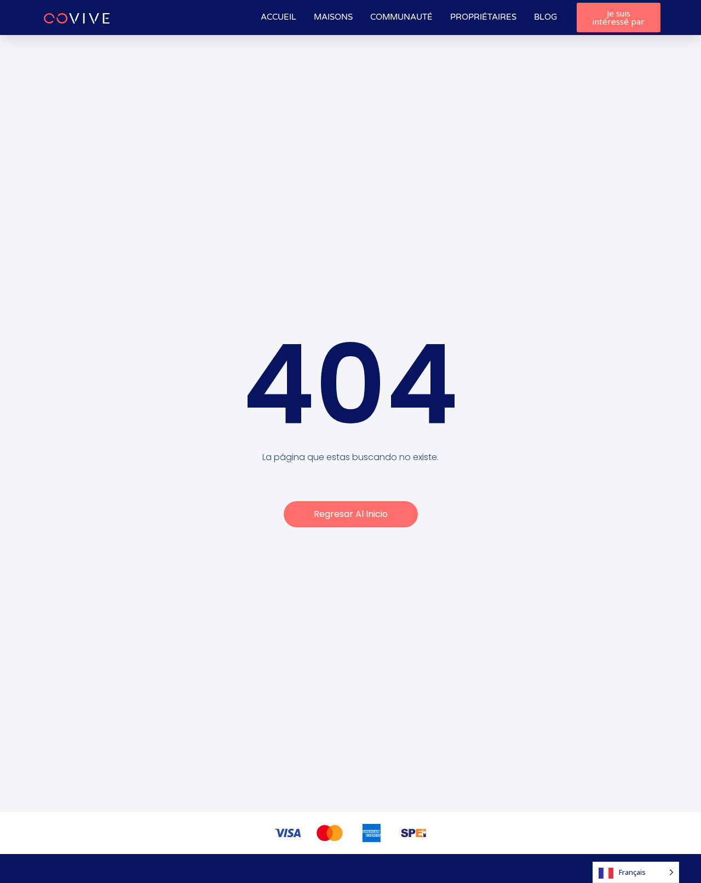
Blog (545, 17)
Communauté (401, 17)
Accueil (278, 17)
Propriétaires (483, 17)
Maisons (333, 17)
